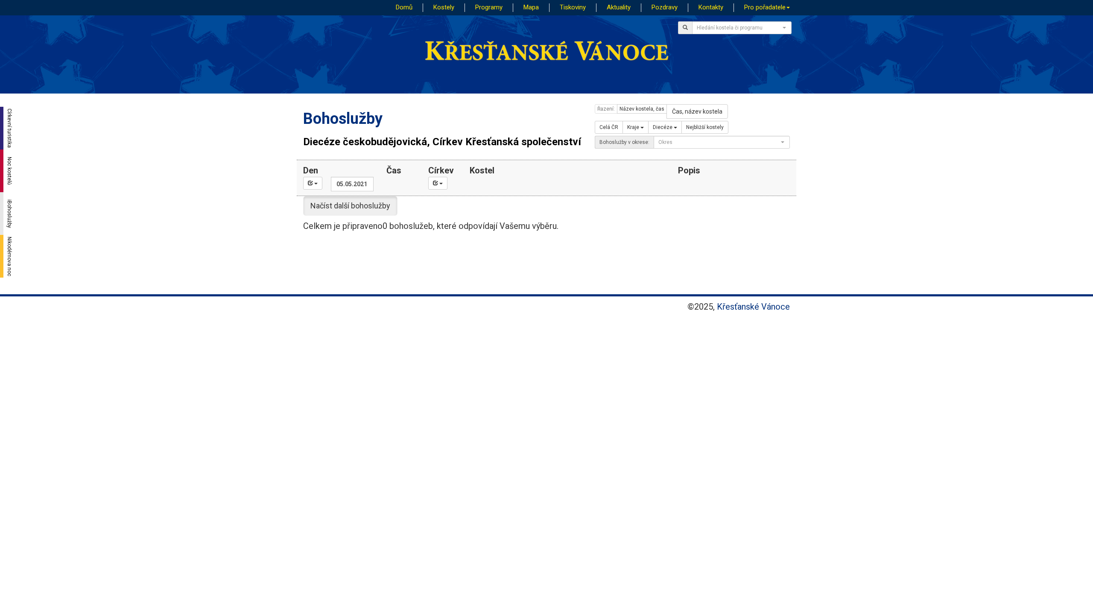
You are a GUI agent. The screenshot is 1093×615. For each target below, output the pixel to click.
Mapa (531, 7)
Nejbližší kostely (705, 127)
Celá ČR (608, 127)
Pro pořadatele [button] (765, 7)
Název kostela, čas (642, 109)
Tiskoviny (573, 7)
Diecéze (663, 127)
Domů (404, 7)
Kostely (443, 7)
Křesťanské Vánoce (753, 307)
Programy (489, 7)
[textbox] (739, 28)
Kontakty (710, 7)
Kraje (633, 127)
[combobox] (742, 27)
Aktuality (619, 7)
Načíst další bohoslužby (350, 205)
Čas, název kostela (697, 111)
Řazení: (606, 109)
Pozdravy (665, 7)
